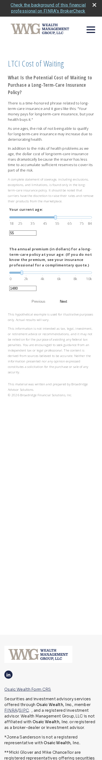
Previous (38, 301)
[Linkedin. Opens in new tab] (8, 675)
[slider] (50, 217)
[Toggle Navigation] (90, 29)
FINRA (10, 710)
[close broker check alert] (94, 5)
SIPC (24, 710)
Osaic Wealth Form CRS (27, 689)
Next (63, 301)
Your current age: (26, 209)
